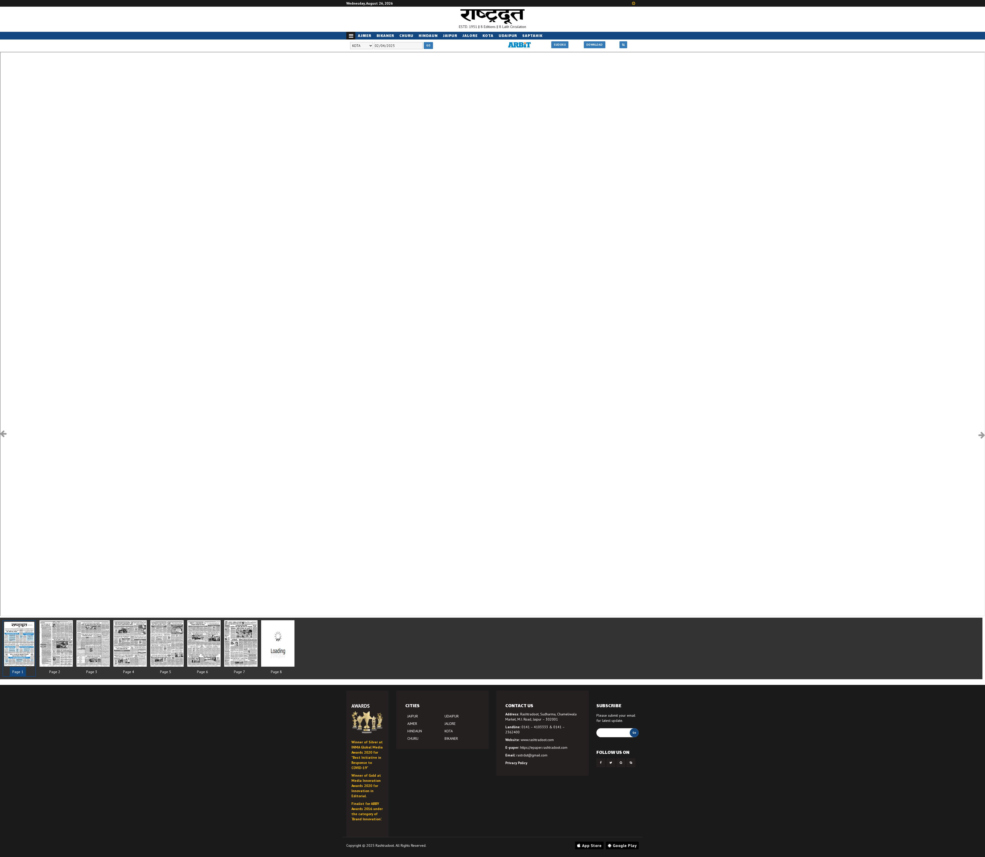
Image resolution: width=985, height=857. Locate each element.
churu (406, 36)
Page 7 (239, 671)
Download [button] (594, 44)
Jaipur (450, 36)
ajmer (364, 36)
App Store (592, 845)
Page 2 (54, 671)
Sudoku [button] (560, 44)
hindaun (428, 36)
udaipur (508, 36)
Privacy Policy (516, 763)
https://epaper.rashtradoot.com (543, 747)
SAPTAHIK (532, 36)
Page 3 (91, 671)
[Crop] (623, 44)
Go (428, 45)
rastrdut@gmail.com (531, 755)
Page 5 (165, 671)
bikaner (385, 36)
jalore (469, 36)
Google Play (625, 845)
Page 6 (202, 671)
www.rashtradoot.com (537, 739)
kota (488, 36)
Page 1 (17, 671)
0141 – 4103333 (534, 727)
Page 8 (276, 671)
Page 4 (128, 671)
